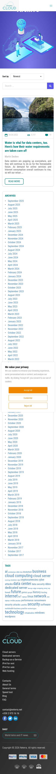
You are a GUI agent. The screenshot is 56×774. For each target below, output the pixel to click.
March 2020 (13, 449)
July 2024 (12, 253)
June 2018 (13, 528)
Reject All (28, 405)
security (33, 604)
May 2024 (12, 261)
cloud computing (19, 575)
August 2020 (14, 430)
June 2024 (13, 257)
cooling (7, 580)
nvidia (12, 600)
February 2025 (15, 227)
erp (49, 588)
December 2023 (15, 280)
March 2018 (13, 539)
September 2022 (16, 336)
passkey (18, 601)
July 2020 (12, 434)
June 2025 (13, 212)
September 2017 (16, 555)
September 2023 (16, 291)
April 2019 (13, 491)
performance (27, 600)
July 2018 (12, 524)
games (24, 592)
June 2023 (13, 302)
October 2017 (14, 551)
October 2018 (14, 513)
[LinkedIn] (15, 718)
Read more (14, 181)
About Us (6, 684)
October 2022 (14, 332)
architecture (12, 572)
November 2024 (15, 238)
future (16, 591)
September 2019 (16, 472)
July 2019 (12, 479)
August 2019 (14, 475)
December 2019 (15, 460)
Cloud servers (9, 652)
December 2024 (15, 234)
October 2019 (14, 468)
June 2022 (13, 347)
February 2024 (15, 272)
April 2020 (13, 445)
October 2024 (14, 242)
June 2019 (13, 483)
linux (30, 596)
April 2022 (13, 355)
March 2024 (13, 268)
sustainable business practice (16, 608)
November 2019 (15, 464)
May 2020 (12, 442)
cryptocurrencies (29, 579)
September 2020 (16, 427)
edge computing (38, 588)
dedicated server (16, 588)
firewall (7, 592)
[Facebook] (4, 718)
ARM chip (19, 572)
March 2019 (13, 494)
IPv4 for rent (8, 663)
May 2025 (12, 216)
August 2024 (14, 250)
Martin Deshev (12, 156)
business (39, 571)
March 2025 (13, 223)
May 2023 (12, 306)
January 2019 (14, 502)
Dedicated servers (11, 656)
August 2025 (14, 204)
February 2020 (15, 453)
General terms (9, 688)
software (45, 604)
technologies (32, 609)
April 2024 (13, 265)
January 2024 (14, 276)
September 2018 (16, 517)
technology (14, 612)
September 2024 (16, 246)
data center (22, 583)
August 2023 (14, 295)
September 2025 (16, 201)
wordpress (10, 616)
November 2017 (15, 547)
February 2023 (15, 317)
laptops (24, 597)
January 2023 (14, 321)
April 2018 (13, 536)
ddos (48, 584)
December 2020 (15, 415)
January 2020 (14, 457)
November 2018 (15, 509)
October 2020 (14, 423)
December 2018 (15, 506)
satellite (24, 605)
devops (30, 588)
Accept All (28, 390)
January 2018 (14, 543)
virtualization (29, 613)
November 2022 (15, 329)
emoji (45, 588)
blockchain (27, 572)
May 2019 (12, 487)
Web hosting (8, 671)
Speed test (7, 692)
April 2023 (13, 310)
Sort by (5, 76)
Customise (28, 398)
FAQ (4, 700)
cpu (18, 580)
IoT (20, 596)
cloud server (41, 576)
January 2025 (14, 231)
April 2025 (13, 219)
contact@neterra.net (12, 709)
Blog (4, 696)
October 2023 (14, 287)
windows (40, 612)
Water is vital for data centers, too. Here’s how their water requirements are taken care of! (27, 146)
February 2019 (15, 498)
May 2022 (12, 351)
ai (6, 571)
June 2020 (13, 438)
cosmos (13, 580)
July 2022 (12, 344)
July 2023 (12, 298)
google (30, 593)
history (37, 592)
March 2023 (13, 314)
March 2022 (13, 359)
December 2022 (15, 325)
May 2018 (12, 532)
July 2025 (12, 208)
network (40, 596)
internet (11, 596)
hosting (44, 592)
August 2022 (14, 340)
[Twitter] (10, 718)
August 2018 (14, 521)
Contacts (6, 681)
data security (38, 584)
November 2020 (15, 419)
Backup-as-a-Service (12, 659)
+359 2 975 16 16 (10, 713)
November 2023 (15, 283)
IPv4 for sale (8, 667)
